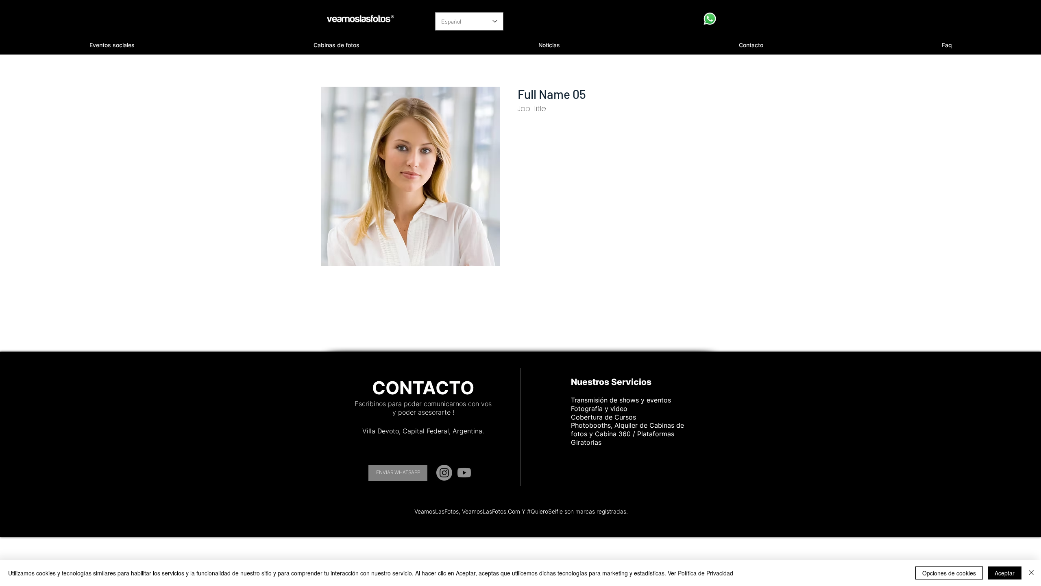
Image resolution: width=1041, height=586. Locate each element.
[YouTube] (464, 473)
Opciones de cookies (949, 573)
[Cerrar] (1031, 572)
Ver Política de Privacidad (700, 573)
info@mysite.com (539, 276)
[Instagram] (444, 473)
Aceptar (1005, 573)
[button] (112, 45)
